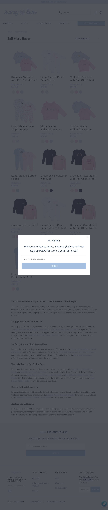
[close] (87, 237)
